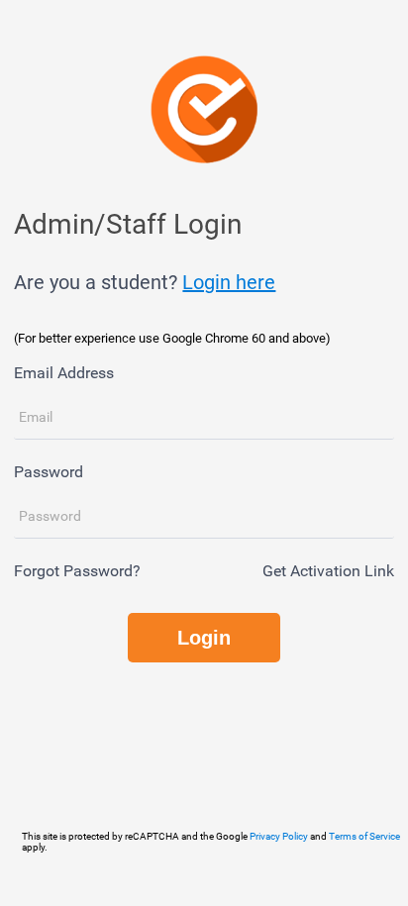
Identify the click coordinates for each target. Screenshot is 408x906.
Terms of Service (364, 836)
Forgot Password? (77, 570)
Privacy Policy (279, 836)
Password (48, 471)
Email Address (64, 372)
